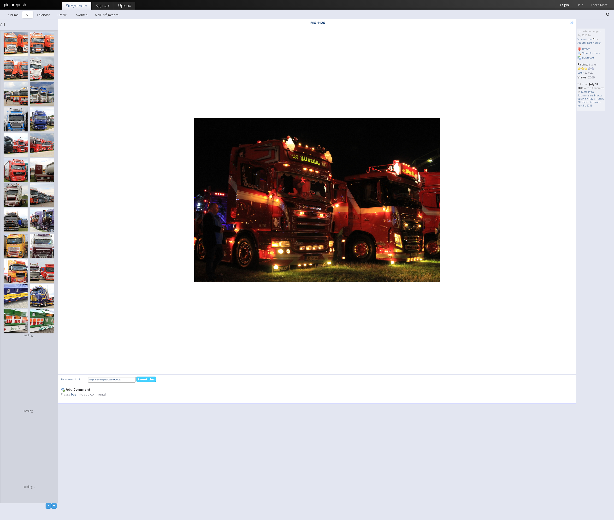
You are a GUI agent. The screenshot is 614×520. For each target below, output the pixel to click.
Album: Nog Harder (589, 42)
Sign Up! (103, 5)
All (27, 15)
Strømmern (585, 39)
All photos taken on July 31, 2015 (589, 103)
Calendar (43, 15)
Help (580, 5)
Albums (13, 15)
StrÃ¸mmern (76, 5)
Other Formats (590, 53)
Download (587, 57)
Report (585, 49)
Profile (62, 15)
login (75, 394)
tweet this (146, 379)
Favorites (81, 15)
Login (564, 5)
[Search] (608, 14)
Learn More (599, 5)
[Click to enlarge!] (317, 200)
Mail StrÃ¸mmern (106, 15)
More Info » (588, 92)
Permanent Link (71, 379)
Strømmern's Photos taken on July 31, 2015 (591, 97)
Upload (124, 5)
